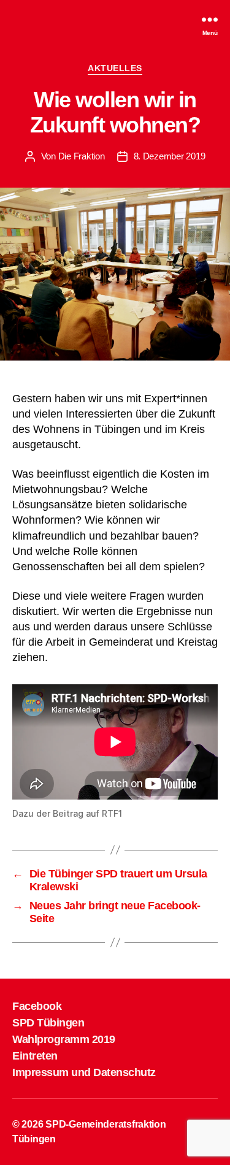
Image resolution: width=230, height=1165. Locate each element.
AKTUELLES (115, 68)
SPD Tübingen (48, 1023)
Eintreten (35, 1056)
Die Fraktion (81, 156)
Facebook (36, 1006)
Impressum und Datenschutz (84, 1072)
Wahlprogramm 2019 (63, 1039)
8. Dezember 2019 (169, 156)
